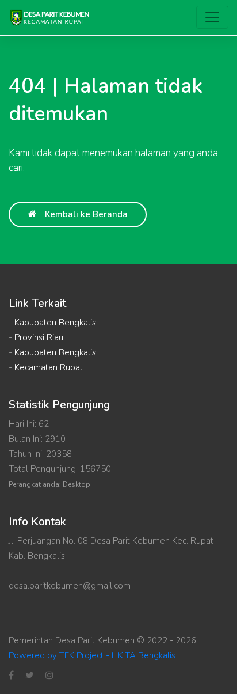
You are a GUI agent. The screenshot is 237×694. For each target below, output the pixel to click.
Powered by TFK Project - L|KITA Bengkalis (92, 655)
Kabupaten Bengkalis (55, 322)
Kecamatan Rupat (48, 367)
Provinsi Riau (38, 337)
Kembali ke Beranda (85, 214)
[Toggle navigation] (212, 17)
